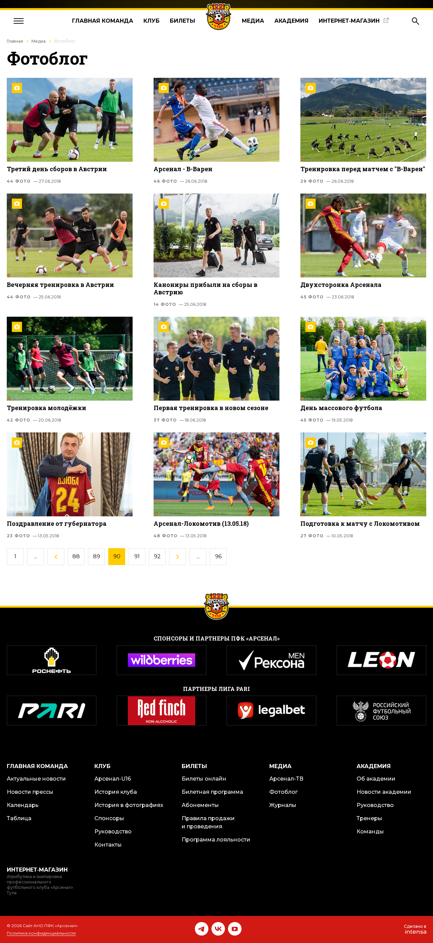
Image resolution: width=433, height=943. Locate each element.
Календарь (23, 805)
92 (157, 556)
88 (76, 556)
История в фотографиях (128, 805)
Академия (291, 21)
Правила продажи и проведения (208, 822)
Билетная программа (212, 792)
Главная (15, 41)
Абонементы (200, 805)
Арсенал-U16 (112, 779)
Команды (370, 831)
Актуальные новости (36, 779)
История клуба (115, 792)
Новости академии (384, 792)
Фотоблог (283, 792)
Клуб (151, 21)
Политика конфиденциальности (41, 933)
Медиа (253, 21)
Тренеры (369, 818)
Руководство (113, 831)
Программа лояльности (216, 839)
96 (218, 556)
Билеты (182, 21)
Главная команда (102, 21)
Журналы (282, 805)
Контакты (108, 844)
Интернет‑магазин (349, 21)
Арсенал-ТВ (286, 779)
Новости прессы (30, 792)
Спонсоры (109, 818)
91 (137, 556)
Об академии (376, 779)
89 (96, 556)
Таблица (19, 818)
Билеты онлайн (204, 779)
